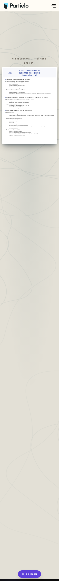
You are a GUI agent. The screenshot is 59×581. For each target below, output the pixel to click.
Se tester (31, 574)
